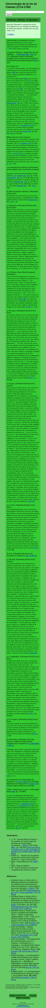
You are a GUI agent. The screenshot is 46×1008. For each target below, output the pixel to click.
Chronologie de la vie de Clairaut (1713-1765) (21, 5)
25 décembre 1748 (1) (27, 978)
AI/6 (31, 54)
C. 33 (9, 164)
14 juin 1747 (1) (18, 153)
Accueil (33, 996)
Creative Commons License (23, 1006)
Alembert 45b (23, 54)
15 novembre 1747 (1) (27, 125)
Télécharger (31, 847)
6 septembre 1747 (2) (27, 803)
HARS (24, 845)
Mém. (13, 847)
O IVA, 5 (29, 307)
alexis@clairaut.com (23, 1005)
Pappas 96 (33, 653)
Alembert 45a (12, 103)
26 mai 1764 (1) (32, 967)
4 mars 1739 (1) (18, 951)
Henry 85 (31, 501)
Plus (13, 854)
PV (37, 28)
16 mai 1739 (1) (31, 951)
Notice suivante (23, 998)
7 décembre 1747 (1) (27, 935)
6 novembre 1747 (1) (26, 143)
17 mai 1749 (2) (22, 782)
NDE (13, 72)
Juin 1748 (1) (31, 556)
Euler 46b (23, 299)
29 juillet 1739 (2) (32, 851)
